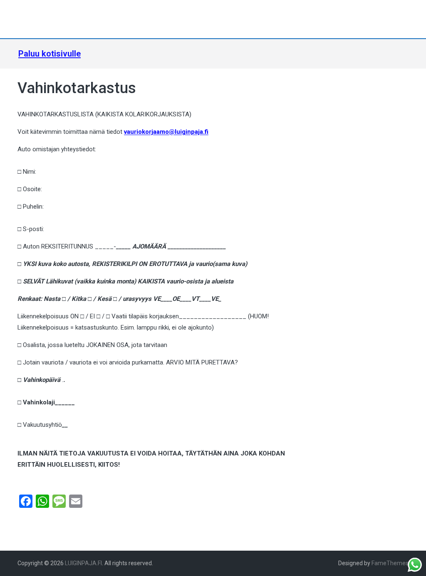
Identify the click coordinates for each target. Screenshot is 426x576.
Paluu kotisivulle (49, 54)
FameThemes (390, 563)
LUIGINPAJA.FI (83, 563)
